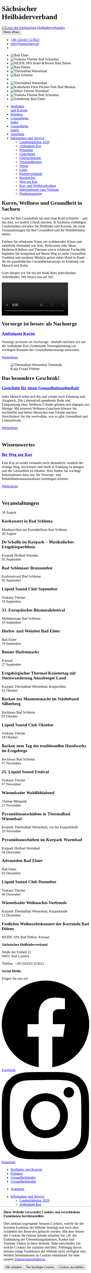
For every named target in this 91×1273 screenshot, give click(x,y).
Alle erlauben (13, 1267)
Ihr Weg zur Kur (17, 454)
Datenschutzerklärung (30, 1259)
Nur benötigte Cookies (40, 1267)
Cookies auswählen (71, 1267)
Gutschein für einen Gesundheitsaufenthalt (40, 388)
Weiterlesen (10, 357)
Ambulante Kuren (18, 333)
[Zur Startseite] (33, 28)
